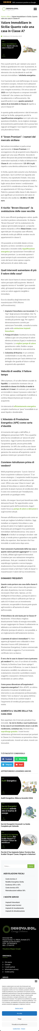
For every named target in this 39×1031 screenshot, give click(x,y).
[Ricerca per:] (15, 866)
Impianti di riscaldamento (15, 908)
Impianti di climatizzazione (15, 911)
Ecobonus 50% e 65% (13, 885)
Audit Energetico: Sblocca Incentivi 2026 (17, 798)
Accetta (19, 1013)
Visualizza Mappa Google (11, 949)
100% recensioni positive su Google (24, 2)
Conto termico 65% (12, 888)
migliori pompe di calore (26, 343)
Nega (19, 1019)
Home (3, 17)
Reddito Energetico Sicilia (15, 882)
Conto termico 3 (11, 879)
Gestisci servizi (19, 1008)
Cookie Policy (16, 1028)
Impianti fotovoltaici (13, 902)
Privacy (23, 1028)
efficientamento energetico (25, 406)
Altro (8, 17)
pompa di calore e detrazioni (25, 509)
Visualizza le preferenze (19, 1024)
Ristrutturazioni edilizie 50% (15, 890)
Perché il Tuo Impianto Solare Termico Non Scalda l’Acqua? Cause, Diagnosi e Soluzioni (18, 853)
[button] (36, 981)
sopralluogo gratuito (9, 731)
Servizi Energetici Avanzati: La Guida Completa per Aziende (15, 825)
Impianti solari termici (13, 905)
